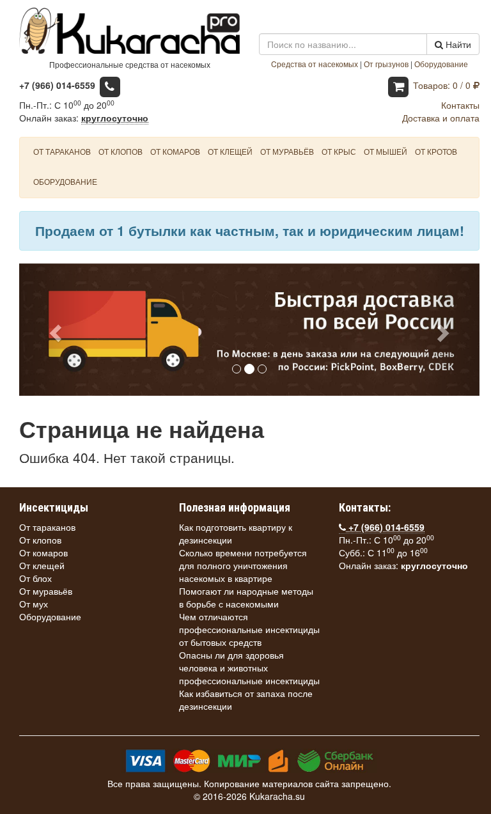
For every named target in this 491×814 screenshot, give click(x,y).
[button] (53, 329)
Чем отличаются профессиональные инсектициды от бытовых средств (249, 629)
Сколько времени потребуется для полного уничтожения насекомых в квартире (243, 565)
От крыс (339, 151)
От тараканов (62, 151)
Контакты (460, 104)
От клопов (120, 151)
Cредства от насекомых (314, 63)
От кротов (436, 151)
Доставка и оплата (440, 117)
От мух (33, 603)
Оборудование (441, 63)
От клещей (230, 151)
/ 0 (443, 85)
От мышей (385, 151)
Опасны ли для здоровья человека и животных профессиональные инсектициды (249, 667)
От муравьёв (287, 151)
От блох (35, 578)
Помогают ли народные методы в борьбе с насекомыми (246, 597)
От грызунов (386, 63)
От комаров (175, 151)
